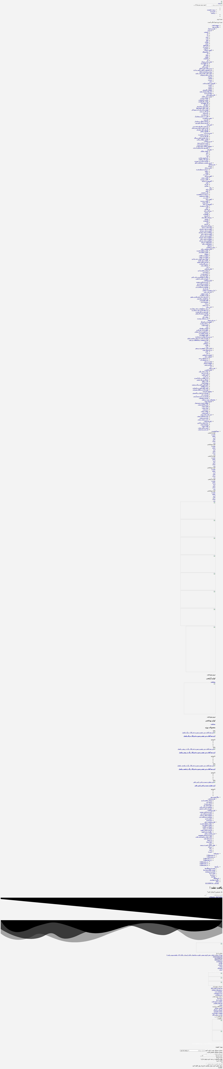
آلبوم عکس (205, 375)
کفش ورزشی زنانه (206, 234)
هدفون (210, 78)
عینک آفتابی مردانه (206, 242)
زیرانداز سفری (204, 323)
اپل (207, 33)
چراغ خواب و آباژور (202, 423)
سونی (206, 43)
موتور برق (205, 317)
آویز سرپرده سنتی (203, 429)
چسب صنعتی (204, 293)
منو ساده (216, 853)
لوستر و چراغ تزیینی (202, 144)
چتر (211, 366)
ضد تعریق (205, 288)
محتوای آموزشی (207, 391)
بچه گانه (209, 245)
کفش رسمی (204, 177)
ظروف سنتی (208, 401)
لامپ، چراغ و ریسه (202, 143)
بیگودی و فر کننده (203, 260)
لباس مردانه (208, 168)
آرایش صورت (204, 274)
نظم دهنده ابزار (204, 300)
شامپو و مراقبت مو (202, 283)
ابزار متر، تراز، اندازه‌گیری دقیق (199, 297)
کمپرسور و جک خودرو (202, 312)
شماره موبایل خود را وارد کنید (213, 1050)
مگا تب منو (215, 27)
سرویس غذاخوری (203, 134)
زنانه (210, 187)
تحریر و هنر (212, 368)
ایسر (207, 37)
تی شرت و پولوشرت (202, 194)
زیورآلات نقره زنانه (206, 226)
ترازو (210, 843)
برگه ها (217, 866)
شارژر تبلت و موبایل (206, 75)
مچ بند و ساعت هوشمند (205, 835)
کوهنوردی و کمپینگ (206, 322)
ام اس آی (205, 47)
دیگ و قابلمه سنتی (203, 404)
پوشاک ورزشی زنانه (206, 239)
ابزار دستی (205, 305)
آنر (207, 60)
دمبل (206, 346)
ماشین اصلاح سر (203, 252)
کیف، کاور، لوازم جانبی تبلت (204, 73)
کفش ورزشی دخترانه (205, 229)
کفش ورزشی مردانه (206, 235)
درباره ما (212, 875)
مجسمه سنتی (204, 424)
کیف (207, 182)
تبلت (210, 81)
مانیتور (210, 88)
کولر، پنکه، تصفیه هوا (202, 108)
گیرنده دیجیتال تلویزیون (201, 123)
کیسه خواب (205, 325)
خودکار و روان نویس (202, 380)
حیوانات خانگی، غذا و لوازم (204, 146)
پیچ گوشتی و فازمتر (202, 298)
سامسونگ (205, 52)
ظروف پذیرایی (204, 136)
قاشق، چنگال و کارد (202, 139)
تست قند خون (208, 838)
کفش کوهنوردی (203, 335)
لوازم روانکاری (204, 295)
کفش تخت (205, 202)
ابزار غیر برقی (208, 292)
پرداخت (213, 13)
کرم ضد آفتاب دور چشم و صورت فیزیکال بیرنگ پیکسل (199, 736)
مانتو (207, 191)
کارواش (206, 315)
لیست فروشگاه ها (210, 868)
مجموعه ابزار (204, 302)
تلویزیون (206, 119)
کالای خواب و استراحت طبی (203, 837)
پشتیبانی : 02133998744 (212, 883)
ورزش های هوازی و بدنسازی (203, 337)
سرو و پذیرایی (208, 133)
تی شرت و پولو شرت (202, 169)
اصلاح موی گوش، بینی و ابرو (200, 259)
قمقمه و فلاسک (203, 328)
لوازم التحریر (208, 370)
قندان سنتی (205, 406)
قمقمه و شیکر (208, 363)
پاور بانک (205, 65)
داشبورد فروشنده (210, 871)
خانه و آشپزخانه (210, 95)
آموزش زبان (204, 394)
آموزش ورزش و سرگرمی (200, 396)
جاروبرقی (205, 113)
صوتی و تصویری (207, 118)
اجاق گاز (205, 105)
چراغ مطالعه (204, 386)
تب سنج (209, 840)
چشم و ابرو (208, 818)
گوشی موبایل (208, 50)
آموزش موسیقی (203, 398)
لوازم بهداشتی (208, 280)
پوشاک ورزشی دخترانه (205, 232)
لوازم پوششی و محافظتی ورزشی (198, 340)
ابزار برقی (209, 307)
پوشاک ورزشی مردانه (205, 240)
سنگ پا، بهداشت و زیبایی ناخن (199, 277)
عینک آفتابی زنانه (207, 244)
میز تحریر (205, 376)
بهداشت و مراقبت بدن (202, 287)
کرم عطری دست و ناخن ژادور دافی (205, 785)
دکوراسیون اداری (203, 158)
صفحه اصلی (215, 25)
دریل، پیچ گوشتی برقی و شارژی (199, 308)
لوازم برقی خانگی (207, 96)
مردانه (210, 166)
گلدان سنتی (205, 426)
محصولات (212, 897)
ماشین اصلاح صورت (202, 250)
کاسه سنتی (205, 413)
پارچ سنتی (205, 409)
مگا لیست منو (215, 797)
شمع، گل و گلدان (203, 159)
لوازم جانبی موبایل (206, 62)
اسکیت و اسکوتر (207, 355)
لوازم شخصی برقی (206, 249)
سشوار (206, 254)
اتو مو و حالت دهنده (202, 262)
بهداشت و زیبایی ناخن (205, 807)
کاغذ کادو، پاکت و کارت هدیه (200, 385)
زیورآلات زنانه (208, 211)
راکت (206, 351)
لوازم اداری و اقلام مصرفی (200, 390)
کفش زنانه (209, 199)
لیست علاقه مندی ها (209, 870)
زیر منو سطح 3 (207, 858)
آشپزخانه (209, 124)
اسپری (210, 852)
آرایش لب (205, 272)
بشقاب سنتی (204, 411)
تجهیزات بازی (208, 93)
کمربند (206, 184)
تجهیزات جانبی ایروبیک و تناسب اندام (197, 338)
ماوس (210, 86)
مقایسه (213, 876)
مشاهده (213, 682)
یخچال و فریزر (204, 98)
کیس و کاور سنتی (203, 428)
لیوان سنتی (205, 408)
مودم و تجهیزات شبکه (205, 71)
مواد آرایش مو (204, 275)
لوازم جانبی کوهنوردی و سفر (203, 348)
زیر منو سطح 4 (204, 861)
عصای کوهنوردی (203, 333)
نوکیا (207, 55)
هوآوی (206, 42)
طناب (206, 345)
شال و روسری (204, 206)
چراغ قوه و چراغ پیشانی (201, 332)
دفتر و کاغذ (205, 381)
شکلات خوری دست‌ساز (201, 403)
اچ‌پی (207, 38)
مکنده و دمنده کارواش (201, 313)
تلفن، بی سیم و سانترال (201, 116)
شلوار (206, 173)
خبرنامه (220, 1016)
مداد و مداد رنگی (203, 371)
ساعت (206, 186)
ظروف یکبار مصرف (202, 129)
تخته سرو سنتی (203, 418)
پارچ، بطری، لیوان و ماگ (201, 138)
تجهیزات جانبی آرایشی (202, 279)
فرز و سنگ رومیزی (202, 318)
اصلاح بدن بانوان (203, 257)
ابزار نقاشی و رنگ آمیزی (201, 378)
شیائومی (205, 48)
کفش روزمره (204, 179)
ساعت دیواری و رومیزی (201, 161)
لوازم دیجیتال (211, 28)
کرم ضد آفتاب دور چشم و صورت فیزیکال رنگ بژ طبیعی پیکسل (197, 769)
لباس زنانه (209, 189)
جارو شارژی (204, 115)
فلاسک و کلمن (204, 131)
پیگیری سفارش (214, 880)
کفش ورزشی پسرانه (206, 230)
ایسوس (206, 32)
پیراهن (206, 171)
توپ (207, 353)
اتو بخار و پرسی (203, 111)
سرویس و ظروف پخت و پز (200, 126)
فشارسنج (209, 842)
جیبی (210, 850)
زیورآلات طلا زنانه (207, 217)
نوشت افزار (205, 383)
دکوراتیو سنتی (208, 421)
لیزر (207, 267)
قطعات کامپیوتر (207, 90)
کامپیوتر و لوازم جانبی (209, 83)
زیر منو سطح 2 (211, 855)
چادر (207, 327)
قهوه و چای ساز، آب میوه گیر (200, 110)
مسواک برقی (204, 265)
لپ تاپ (210, 30)
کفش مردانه (208, 176)
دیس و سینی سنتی (203, 419)
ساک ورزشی (208, 365)
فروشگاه (216, 878)
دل (207, 35)
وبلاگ (217, 881)
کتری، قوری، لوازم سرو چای (200, 128)
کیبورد (210, 85)
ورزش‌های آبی (204, 360)
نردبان (206, 303)
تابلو (207, 153)
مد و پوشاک (212, 164)
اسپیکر (210, 76)
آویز (207, 222)
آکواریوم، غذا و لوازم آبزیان (200, 148)
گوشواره (205, 214)
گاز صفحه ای (204, 103)
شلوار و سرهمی (203, 196)
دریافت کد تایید (184, 1050)
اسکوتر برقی (208, 356)
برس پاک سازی (203, 264)
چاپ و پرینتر (204, 373)
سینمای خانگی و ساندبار (201, 121)
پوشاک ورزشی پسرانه (205, 237)
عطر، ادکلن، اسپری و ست (207, 845)
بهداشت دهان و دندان (202, 285)
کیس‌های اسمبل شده (206, 91)
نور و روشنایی (208, 141)
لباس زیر (205, 174)
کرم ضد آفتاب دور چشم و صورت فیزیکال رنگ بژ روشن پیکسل (197, 752)
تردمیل (206, 341)
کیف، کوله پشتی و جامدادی (200, 388)
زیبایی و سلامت (210, 247)
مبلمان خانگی (204, 151)
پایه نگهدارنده (204, 63)
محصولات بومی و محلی (208, 399)
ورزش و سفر (211, 320)
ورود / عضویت (211, 9)
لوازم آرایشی (208, 269)
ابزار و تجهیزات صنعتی (208, 290)
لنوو (207, 40)
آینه (207, 156)
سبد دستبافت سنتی (202, 416)
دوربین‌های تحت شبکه (205, 68)
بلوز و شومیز (204, 192)
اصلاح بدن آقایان (203, 255)
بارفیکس (205, 343)
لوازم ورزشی (208, 361)
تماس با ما (212, 873)
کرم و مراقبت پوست (202, 282)
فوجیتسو (205, 45)
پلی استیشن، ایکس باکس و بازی (202, 70)
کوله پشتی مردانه (207, 227)
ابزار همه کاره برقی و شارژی (200, 310)
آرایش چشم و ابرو (203, 270)
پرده (207, 154)
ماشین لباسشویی (203, 100)
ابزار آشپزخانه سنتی (206, 414)
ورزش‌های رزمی (203, 358)
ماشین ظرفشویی (203, 101)
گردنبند (206, 216)
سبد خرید (212, 11)
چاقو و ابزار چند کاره (202, 330)
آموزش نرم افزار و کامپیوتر (200, 393)
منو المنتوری (215, 431)
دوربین (210, 80)
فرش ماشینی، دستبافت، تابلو (203, 163)
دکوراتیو (209, 149)
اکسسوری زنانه (207, 204)
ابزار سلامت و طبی (209, 833)
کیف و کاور (205, 66)
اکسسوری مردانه (207, 181)
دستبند (206, 212)
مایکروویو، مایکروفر (202, 106)
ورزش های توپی (207, 350)
